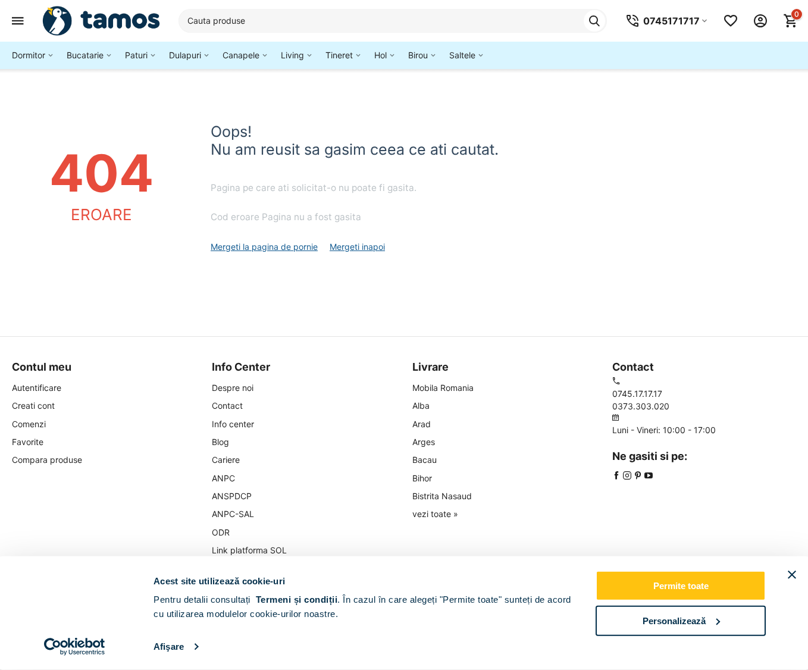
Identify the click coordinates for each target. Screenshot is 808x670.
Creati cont (33, 405)
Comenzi (29, 424)
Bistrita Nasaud (442, 496)
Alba (421, 405)
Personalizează (674, 620)
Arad (421, 424)
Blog (220, 442)
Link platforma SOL (249, 550)
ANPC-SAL (233, 514)
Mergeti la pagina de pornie (264, 247)
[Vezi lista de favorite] (731, 21)
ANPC (223, 478)
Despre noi (232, 388)
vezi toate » (435, 514)
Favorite (27, 442)
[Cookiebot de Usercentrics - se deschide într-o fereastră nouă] (75, 647)
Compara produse (47, 460)
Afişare (169, 646)
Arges (423, 442)
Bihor (422, 478)
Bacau (424, 460)
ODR (221, 532)
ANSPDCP (232, 496)
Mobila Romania (443, 388)
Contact (227, 405)
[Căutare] (594, 21)
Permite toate (681, 586)
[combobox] (392, 21)
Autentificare (36, 388)
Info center (233, 424)
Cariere (226, 460)
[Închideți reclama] (792, 575)
